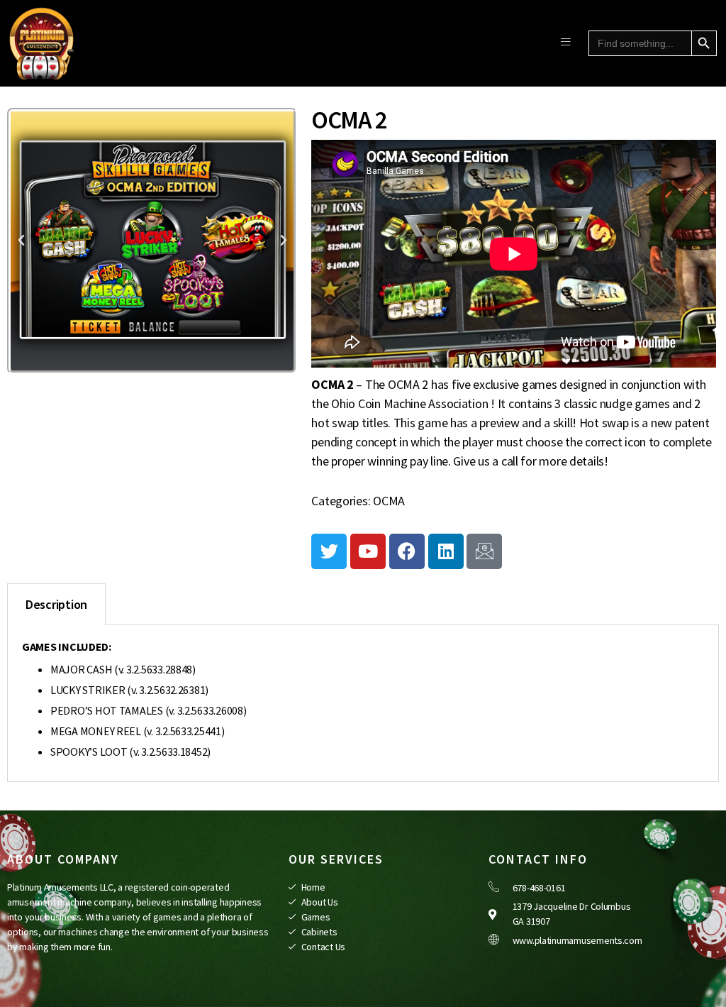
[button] (21, 240)
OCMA (389, 501)
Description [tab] (56, 604)
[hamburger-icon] (565, 43)
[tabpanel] (363, 703)
